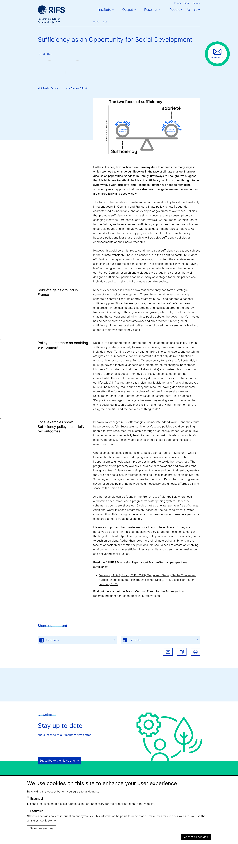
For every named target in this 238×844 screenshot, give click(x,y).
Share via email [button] (168, 652)
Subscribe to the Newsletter (57, 760)
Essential (36, 798)
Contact (196, 3)
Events (177, 3)
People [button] (175, 10)
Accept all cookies (196, 837)
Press (186, 3)
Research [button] (151, 10)
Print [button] (195, 652)
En (195, 10)
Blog (105, 21)
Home (96, 21)
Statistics (36, 810)
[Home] (51, 9)
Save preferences (41, 828)
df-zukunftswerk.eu (147, 595)
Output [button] (127, 10)
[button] (181, 652)
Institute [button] (104, 10)
